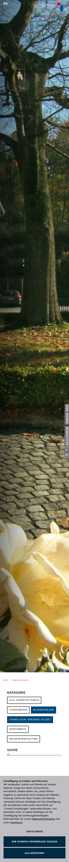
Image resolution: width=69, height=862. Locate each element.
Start (5, 680)
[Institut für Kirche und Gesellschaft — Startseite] (48, 6)
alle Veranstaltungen (24, 700)
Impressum (16, 822)
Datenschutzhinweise (43, 818)
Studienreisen (18, 710)
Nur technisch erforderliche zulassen (34, 841)
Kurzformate (17, 729)
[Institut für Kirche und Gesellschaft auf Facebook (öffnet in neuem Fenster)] (67, 449)
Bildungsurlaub (43, 710)
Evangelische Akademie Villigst (30, 719)
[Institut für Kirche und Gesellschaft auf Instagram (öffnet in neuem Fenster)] (67, 455)
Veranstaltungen (21, 680)
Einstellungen (34, 831)
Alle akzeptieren (34, 853)
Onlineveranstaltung (23, 739)
